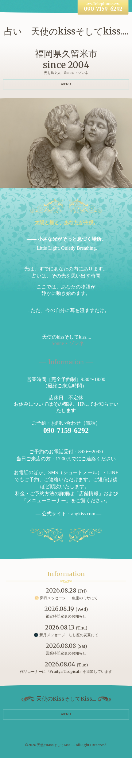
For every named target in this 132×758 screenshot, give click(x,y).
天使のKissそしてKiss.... (55, 745)
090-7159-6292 (103, 9)
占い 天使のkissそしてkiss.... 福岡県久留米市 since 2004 (66, 48)
